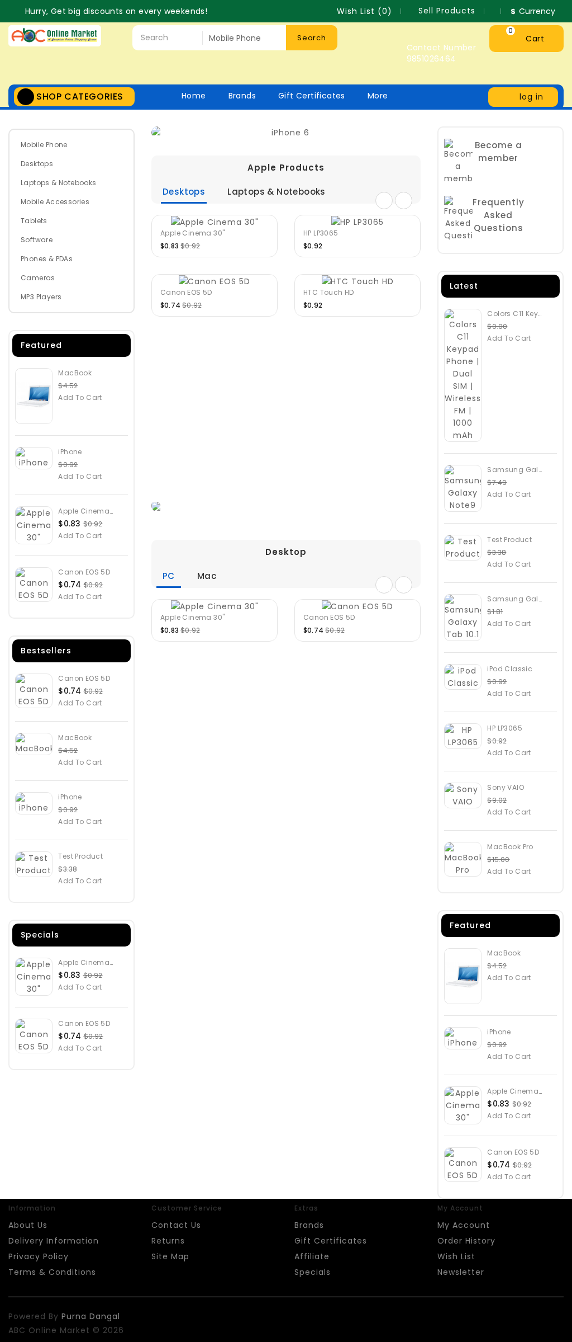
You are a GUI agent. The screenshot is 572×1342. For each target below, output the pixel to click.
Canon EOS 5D (84, 572)
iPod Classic (509, 669)
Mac (206, 576)
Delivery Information (53, 1240)
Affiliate (312, 1256)
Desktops (37, 163)
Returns (168, 1240)
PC (169, 576)
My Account (463, 1225)
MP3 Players (41, 297)
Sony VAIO (505, 787)
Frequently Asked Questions (499, 215)
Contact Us (176, 1225)
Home (194, 95)
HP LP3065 (321, 233)
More (378, 95)
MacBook (75, 373)
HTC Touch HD (328, 292)
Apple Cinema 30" (90, 511)
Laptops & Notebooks (59, 182)
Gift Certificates (311, 95)
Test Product (80, 856)
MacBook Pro (510, 846)
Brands (242, 95)
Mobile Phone (44, 144)
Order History (466, 1240)
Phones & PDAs (47, 258)
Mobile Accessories (55, 201)
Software (37, 239)
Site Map (170, 1256)
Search (311, 37)
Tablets (34, 220)
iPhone (70, 451)
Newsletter (460, 1272)
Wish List (456, 1256)
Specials (312, 1272)
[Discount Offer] (286, 506)
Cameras (38, 277)
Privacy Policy (38, 1256)
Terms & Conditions (52, 1272)
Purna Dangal (90, 1316)
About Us (27, 1225)
